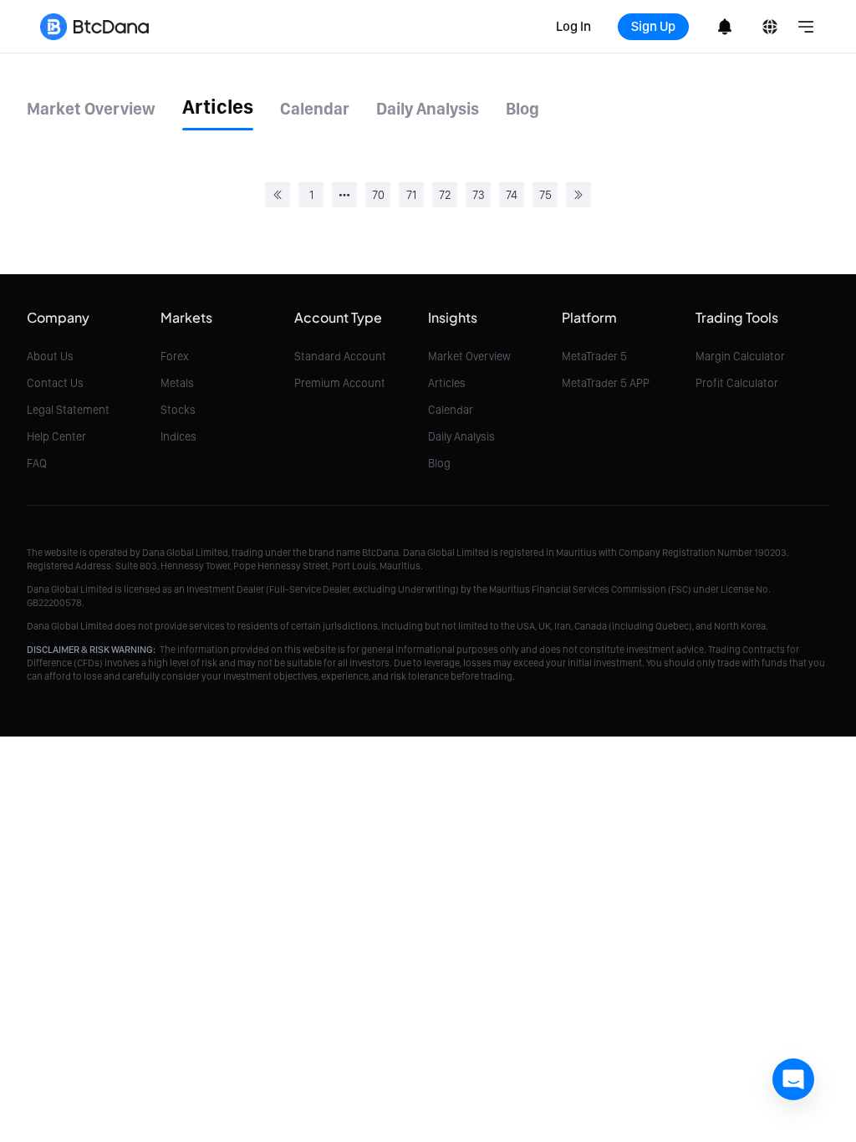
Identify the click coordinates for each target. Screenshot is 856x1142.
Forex (174, 356)
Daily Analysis (461, 436)
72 (445, 194)
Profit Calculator (737, 383)
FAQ (37, 463)
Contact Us (55, 383)
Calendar (450, 409)
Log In (573, 26)
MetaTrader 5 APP (606, 383)
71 (411, 194)
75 (545, 194)
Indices (178, 436)
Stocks (178, 409)
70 (378, 194)
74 (511, 194)
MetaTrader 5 (594, 356)
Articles (447, 383)
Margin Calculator (740, 356)
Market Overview (469, 356)
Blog (439, 463)
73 (478, 194)
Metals (177, 383)
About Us (50, 356)
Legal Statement (68, 409)
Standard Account (340, 356)
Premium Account (339, 383)
